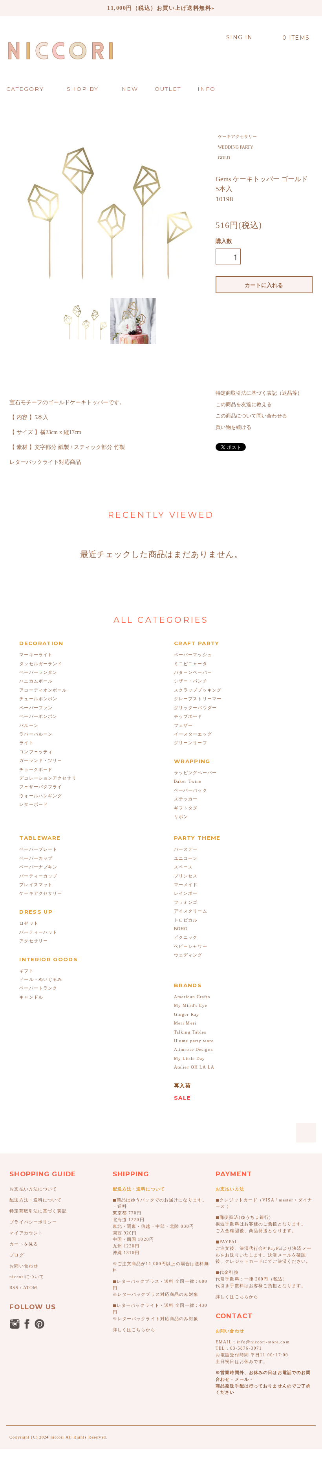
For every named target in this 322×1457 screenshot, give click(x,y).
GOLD (224, 157)
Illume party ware (194, 1040)
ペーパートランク (38, 988)
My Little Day (189, 1058)
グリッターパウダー (195, 707)
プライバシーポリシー (33, 1222)
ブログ (16, 1255)
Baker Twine (187, 781)
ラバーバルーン (36, 734)
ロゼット (28, 923)
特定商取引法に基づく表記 (37, 1211)
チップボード (188, 716)
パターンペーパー (193, 672)
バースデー (186, 849)
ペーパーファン (36, 707)
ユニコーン (186, 858)
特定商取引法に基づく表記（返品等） (259, 393)
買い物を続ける (233, 427)
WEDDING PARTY (235, 147)
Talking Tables (190, 1032)
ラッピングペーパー (195, 772)
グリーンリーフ (190, 742)
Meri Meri (185, 1023)
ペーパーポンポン (38, 716)
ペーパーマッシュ (193, 654)
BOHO (181, 928)
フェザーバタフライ (40, 786)
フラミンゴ (186, 902)
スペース (183, 867)
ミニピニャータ (190, 663)
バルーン (28, 725)
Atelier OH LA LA (194, 1067)
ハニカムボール (36, 681)
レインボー (186, 893)
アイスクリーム (190, 911)
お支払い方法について (33, 1189)
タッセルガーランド (40, 663)
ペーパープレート (38, 849)
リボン (181, 816)
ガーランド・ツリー (40, 760)
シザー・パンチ (190, 681)
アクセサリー (33, 940)
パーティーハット (38, 932)
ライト (26, 742)
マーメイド (186, 884)
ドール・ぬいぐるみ (40, 979)
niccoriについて (26, 1276)
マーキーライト (36, 654)
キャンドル (31, 997)
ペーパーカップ (36, 858)
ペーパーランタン (38, 672)
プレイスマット (36, 884)
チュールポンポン (38, 698)
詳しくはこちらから (134, 1329)
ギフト (26, 970)
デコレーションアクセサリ (47, 778)
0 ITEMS (296, 37)
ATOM (30, 1287)
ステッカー (186, 799)
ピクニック (186, 937)
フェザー (183, 725)
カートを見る (23, 1244)
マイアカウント (26, 1233)
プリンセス (186, 876)
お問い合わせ (23, 1266)
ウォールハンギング (40, 795)
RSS (13, 1287)
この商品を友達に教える (244, 404)
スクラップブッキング (197, 690)
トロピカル (186, 920)
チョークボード (36, 769)
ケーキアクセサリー (237, 136)
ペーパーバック (190, 790)
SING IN (239, 37)
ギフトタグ (186, 808)
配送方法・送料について (35, 1200)
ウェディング (188, 955)
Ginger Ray (186, 1014)
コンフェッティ (36, 751)
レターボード (33, 804)
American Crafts (192, 996)
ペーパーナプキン (38, 867)
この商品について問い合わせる (251, 416)
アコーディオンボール (43, 690)
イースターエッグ (193, 734)
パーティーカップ (38, 876)
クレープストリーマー (197, 698)
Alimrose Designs (193, 1049)
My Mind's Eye (191, 1005)
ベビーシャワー (190, 946)
